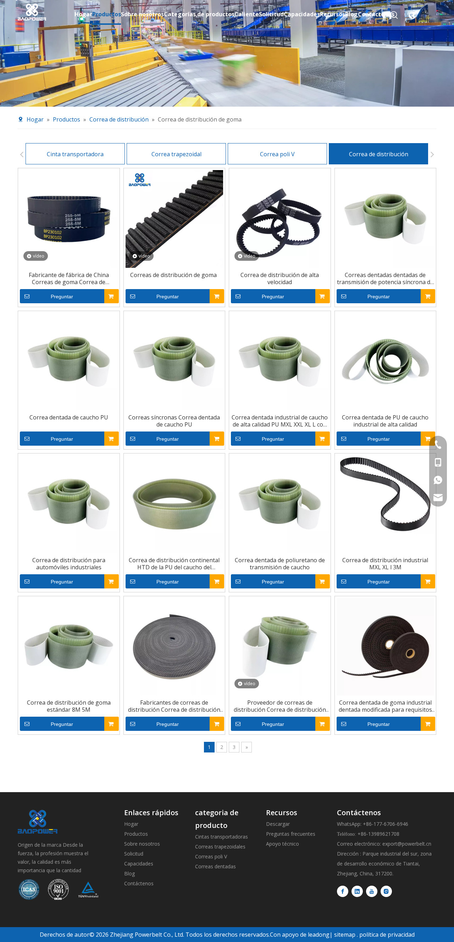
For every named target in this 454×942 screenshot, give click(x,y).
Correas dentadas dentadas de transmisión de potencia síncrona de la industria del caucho (385, 278)
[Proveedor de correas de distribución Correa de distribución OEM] (280, 646)
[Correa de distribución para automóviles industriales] (69, 503)
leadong (319, 934)
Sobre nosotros (142, 843)
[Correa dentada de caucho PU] (69, 361)
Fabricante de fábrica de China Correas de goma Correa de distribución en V (69, 278)
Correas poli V (211, 856)
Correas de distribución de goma (174, 274)
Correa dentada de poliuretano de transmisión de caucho (280, 564)
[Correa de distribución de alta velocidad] (280, 218)
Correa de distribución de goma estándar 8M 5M (69, 706)
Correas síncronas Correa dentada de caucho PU (174, 421)
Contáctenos (139, 883)
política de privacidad (387, 934)
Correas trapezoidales (220, 846)
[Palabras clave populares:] (394, 15)
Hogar (131, 823)
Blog (129, 873)
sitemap (344, 934)
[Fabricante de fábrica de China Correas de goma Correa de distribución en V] (69, 218)
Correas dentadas (215, 866)
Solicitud (133, 853)
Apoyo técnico (282, 843)
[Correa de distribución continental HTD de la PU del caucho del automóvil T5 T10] (174, 503)
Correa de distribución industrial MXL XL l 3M (385, 564)
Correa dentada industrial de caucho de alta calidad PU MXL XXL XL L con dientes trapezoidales (280, 421)
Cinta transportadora (75, 154)
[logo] (37, 822)
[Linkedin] (357, 891)
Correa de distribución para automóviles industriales (68, 564)
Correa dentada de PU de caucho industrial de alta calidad (385, 421)
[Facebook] (342, 891)
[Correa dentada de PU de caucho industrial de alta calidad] (385, 361)
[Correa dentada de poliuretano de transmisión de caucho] (280, 503)
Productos (136, 833)
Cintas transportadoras (221, 836)
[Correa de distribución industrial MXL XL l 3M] (385, 494)
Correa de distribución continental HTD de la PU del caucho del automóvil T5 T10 (174, 564)
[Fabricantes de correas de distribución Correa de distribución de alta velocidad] (174, 646)
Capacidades (138, 863)
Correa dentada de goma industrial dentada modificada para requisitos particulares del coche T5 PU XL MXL (385, 706)
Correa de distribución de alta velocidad (279, 278)
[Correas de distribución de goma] (174, 218)
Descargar (278, 823)
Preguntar (62, 296)
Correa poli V (277, 154)
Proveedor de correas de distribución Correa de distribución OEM (280, 706)
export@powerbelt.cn (406, 843)
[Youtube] (371, 891)
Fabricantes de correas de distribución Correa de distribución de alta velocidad (174, 706)
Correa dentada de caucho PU (68, 417)
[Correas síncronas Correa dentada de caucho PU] (174, 361)
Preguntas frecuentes (290, 833)
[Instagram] (386, 891)
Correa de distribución (378, 154)
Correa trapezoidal (176, 154)
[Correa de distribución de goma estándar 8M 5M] (69, 646)
